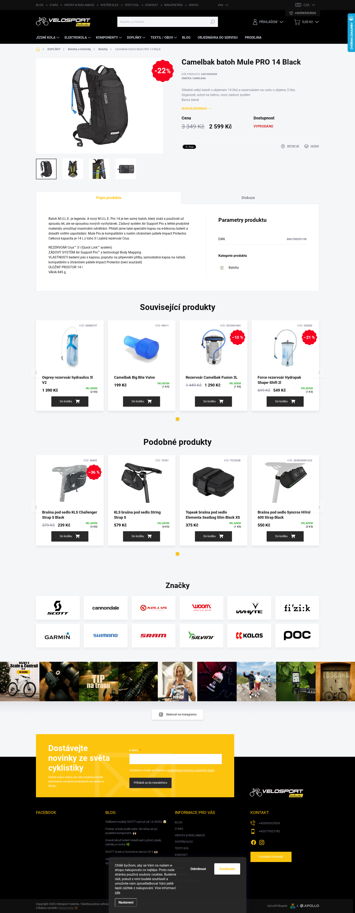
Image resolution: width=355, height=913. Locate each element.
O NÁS (54, 5)
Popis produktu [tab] (108, 198)
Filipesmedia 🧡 (68, 908)
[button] (177, 419)
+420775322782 (269, 831)
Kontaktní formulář (271, 856)
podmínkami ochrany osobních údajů (190, 770)
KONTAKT (151, 5)
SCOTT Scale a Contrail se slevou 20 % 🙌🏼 (131, 851)
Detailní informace (194, 108)
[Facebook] (253, 842)
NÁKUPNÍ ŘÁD (173, 5)
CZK (306, 5)
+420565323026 (269, 823)
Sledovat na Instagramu (181, 714)
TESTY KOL (132, 5)
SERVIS (193, 5)
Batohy (234, 268)
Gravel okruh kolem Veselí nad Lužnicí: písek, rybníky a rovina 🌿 (133, 842)
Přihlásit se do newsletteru (150, 782)
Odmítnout (198, 869)
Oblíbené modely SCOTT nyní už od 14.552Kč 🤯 (135, 821)
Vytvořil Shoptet (277, 905)
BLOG (40, 5)
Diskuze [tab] (248, 198)
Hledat (212, 21)
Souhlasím (227, 869)
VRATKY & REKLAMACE (79, 5)
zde (117, 892)
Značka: (194, 78)
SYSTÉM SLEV (109, 5)
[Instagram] (262, 842)
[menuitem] (48, 37)
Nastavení (126, 902)
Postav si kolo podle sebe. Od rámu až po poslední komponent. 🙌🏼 (131, 831)
